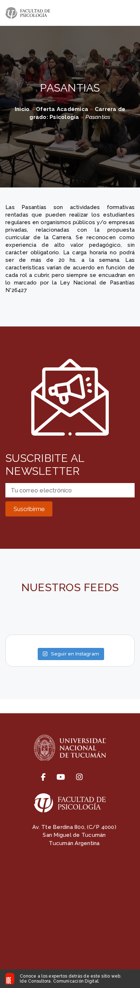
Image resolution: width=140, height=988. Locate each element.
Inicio (22, 109)
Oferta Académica (62, 109)
